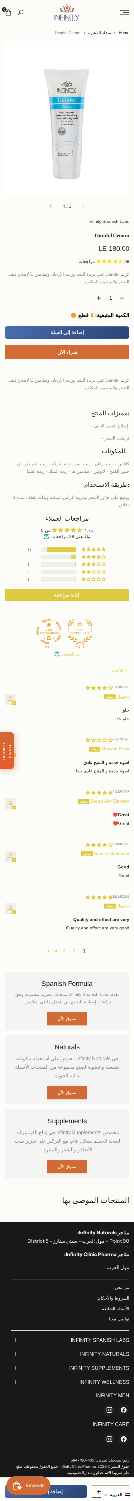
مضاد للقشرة (99, 32)
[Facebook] (123, 1410)
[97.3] (80, 631)
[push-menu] (124, 12)
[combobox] (67, 368)
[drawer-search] (20, 12)
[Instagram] (109, 1410)
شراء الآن (67, 352)
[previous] (83, 206)
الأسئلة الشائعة (115, 1308)
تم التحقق (71, 653)
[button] (110, 261)
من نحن (122, 1287)
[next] (51, 206)
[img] (99, 687)
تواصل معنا (119, 1318)
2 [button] (74, 950)
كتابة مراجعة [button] (67, 594)
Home (124, 32)
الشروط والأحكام (113, 1298)
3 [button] (64, 950)
